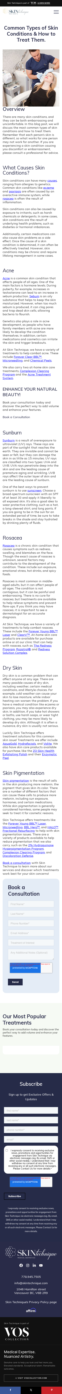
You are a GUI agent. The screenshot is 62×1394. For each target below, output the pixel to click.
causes (52, 180)
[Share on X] (31, 1390)
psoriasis (15, 191)
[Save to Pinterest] (51, 1390)
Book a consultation (17, 863)
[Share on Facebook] (10, 1390)
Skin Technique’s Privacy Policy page (31, 1302)
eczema (48, 188)
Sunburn (9, 440)
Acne (6, 278)
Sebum (34, 296)
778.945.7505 (31, 1277)
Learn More (44, 3)
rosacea (8, 198)
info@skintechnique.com (31, 1283)
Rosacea (9, 545)
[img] (33, 3)
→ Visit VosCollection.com (31, 1378)
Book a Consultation (16, 417)
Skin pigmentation (16, 780)
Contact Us (48, 1227)
